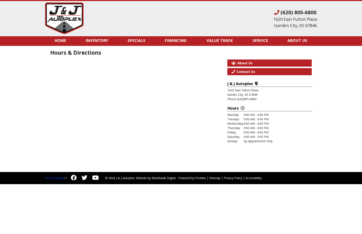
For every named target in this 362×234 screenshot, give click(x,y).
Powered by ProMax (192, 178)
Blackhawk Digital (164, 178)
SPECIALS (136, 40)
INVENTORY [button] (96, 40)
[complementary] (349, 221)
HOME (60, 40)
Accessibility (254, 178)
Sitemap (214, 178)
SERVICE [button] (260, 40)
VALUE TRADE (220, 40)
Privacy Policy (233, 178)
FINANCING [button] (175, 40)
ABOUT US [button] (297, 40)
